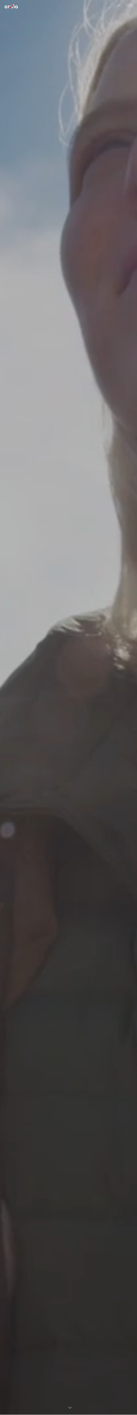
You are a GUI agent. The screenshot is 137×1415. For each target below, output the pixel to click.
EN (119, 5)
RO (122, 5)
